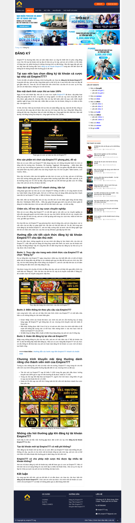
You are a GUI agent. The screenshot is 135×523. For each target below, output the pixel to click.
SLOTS (44, 502)
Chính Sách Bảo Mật (100, 520)
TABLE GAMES (47, 504)
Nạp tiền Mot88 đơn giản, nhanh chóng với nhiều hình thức (106, 201)
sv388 (97, 128)
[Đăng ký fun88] (103, 63)
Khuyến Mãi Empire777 (77, 507)
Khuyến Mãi (57, 10)
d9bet (99, 104)
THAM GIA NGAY (112, 4)
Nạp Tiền (38, 10)
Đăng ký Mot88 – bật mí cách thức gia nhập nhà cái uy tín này (105, 185)
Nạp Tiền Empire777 (76, 502)
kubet (53, 108)
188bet (100, 117)
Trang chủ (20, 10)
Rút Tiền (47, 10)
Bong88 (100, 90)
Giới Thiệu (88, 520)
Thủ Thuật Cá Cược (70, 10)
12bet (98, 99)
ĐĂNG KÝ (99, 4)
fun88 (98, 112)
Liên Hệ (111, 520)
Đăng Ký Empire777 (76, 500)
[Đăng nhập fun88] (94, 38)
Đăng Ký (30, 10)
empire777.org (31, 520)
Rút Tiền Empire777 (75, 504)
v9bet (98, 123)
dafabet (99, 96)
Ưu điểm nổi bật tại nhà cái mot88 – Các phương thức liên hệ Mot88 (106, 193)
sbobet (98, 125)
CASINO (45, 500)
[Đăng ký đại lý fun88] (41, 21)
